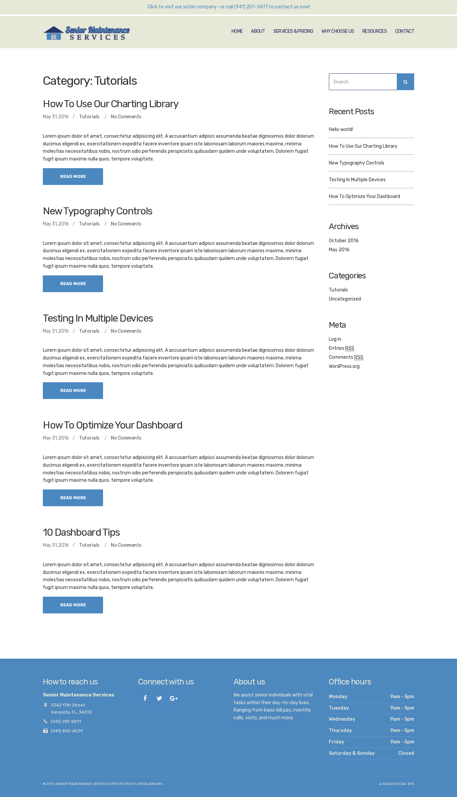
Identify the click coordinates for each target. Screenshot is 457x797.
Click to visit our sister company (182, 7)
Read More (73, 176)
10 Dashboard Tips (81, 532)
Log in (335, 339)
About (258, 31)
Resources (374, 31)
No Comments (126, 117)
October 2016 (344, 241)
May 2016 (339, 250)
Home (237, 31)
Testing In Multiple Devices (98, 318)
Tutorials (89, 117)
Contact (404, 31)
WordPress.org (344, 366)
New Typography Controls (97, 211)
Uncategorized (345, 299)
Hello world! (341, 129)
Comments (346, 357)
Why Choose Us (338, 31)
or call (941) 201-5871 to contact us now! (265, 7)
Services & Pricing (293, 31)
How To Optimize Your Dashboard (112, 425)
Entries (341, 348)
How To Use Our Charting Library (111, 104)
